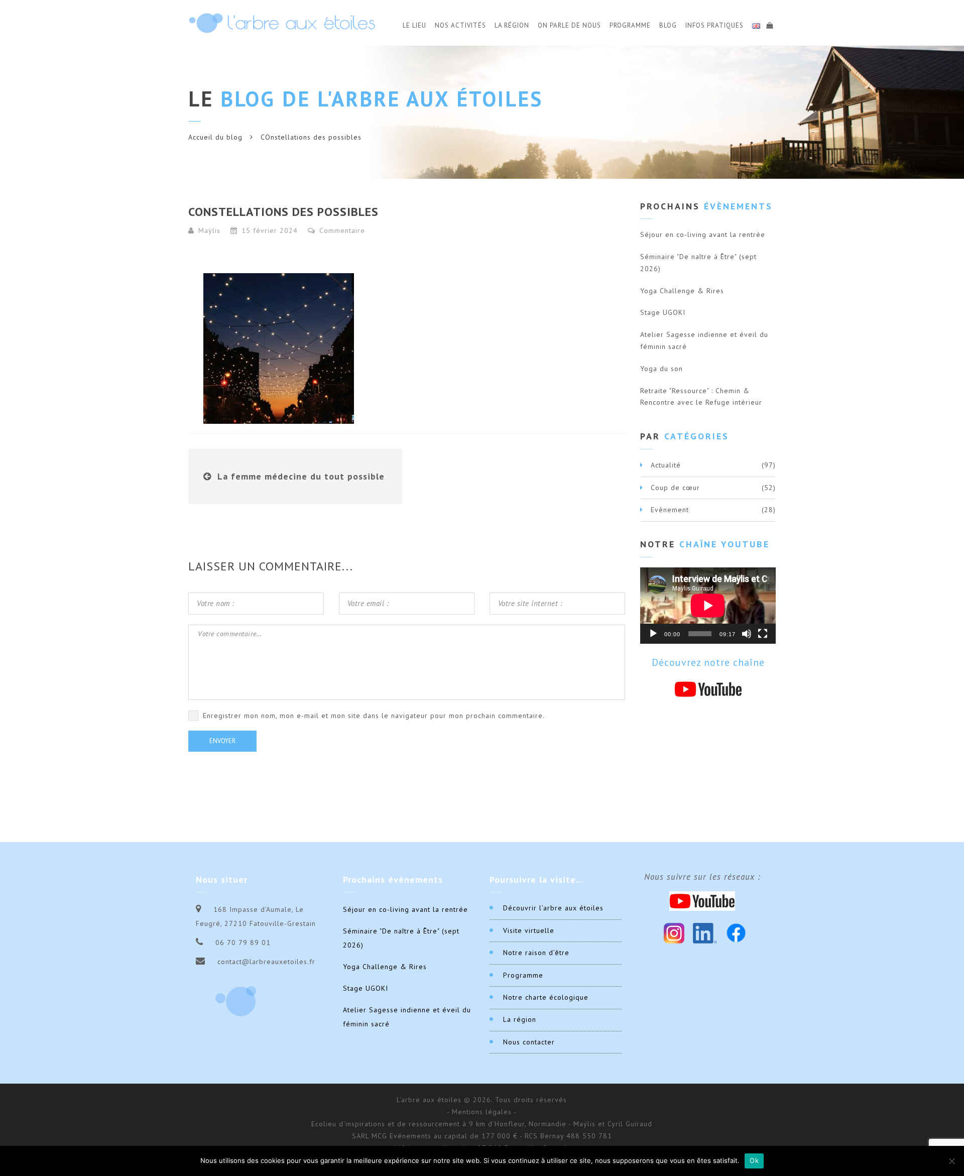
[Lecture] (653, 634)
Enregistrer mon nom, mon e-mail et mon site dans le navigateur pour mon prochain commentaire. (374, 715)
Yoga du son (661, 368)
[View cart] (769, 24)
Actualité (666, 464)
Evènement (670, 509)
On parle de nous (569, 25)
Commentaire (341, 230)
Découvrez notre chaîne (708, 662)
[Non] (951, 1161)
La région (519, 1019)
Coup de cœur (675, 487)
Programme (630, 25)
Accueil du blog (215, 137)
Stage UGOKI (662, 312)
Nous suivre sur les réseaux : (702, 876)
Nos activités (460, 25)
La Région (512, 25)
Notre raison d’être (536, 952)
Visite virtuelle (528, 930)
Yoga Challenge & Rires (682, 290)
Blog (668, 25)
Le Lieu (414, 25)
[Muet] (747, 634)
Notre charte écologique (545, 997)
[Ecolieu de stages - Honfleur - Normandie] (282, 23)
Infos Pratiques (714, 25)
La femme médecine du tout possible (301, 476)
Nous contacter (529, 1041)
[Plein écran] (763, 634)
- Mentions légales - (482, 1111)
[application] (708, 605)
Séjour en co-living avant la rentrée (702, 234)
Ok (754, 1160)
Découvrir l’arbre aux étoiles (553, 907)
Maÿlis (209, 230)
